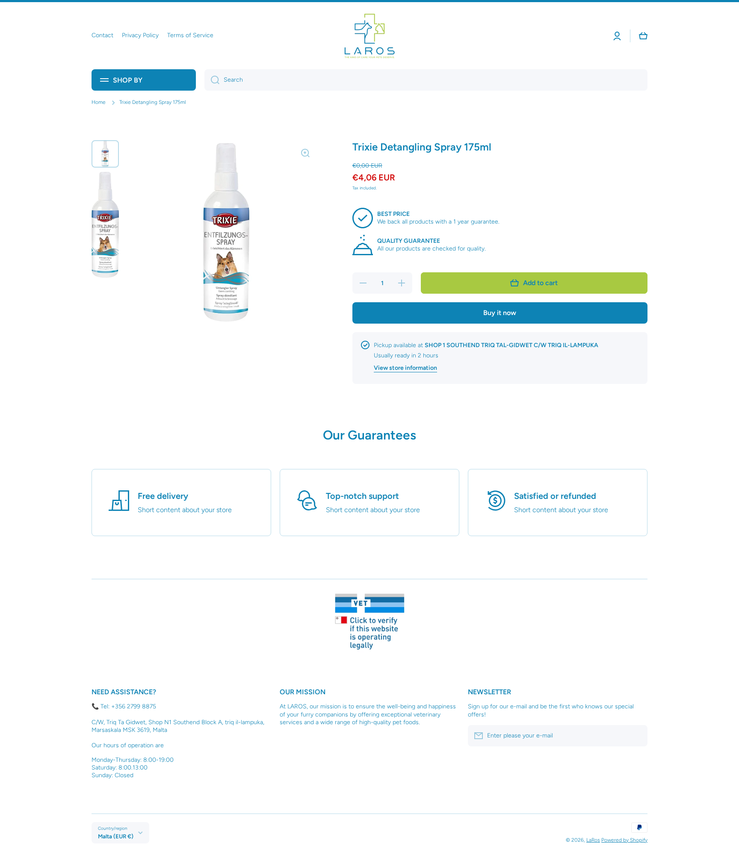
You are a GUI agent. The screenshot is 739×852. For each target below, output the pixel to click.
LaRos (593, 840)
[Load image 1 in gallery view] (105, 154)
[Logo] (369, 36)
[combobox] (425, 80)
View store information (405, 367)
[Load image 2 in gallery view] (105, 225)
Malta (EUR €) (115, 836)
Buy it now (499, 313)
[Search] (211, 80)
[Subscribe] (636, 735)
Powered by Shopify (624, 840)
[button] (643, 36)
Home (99, 102)
